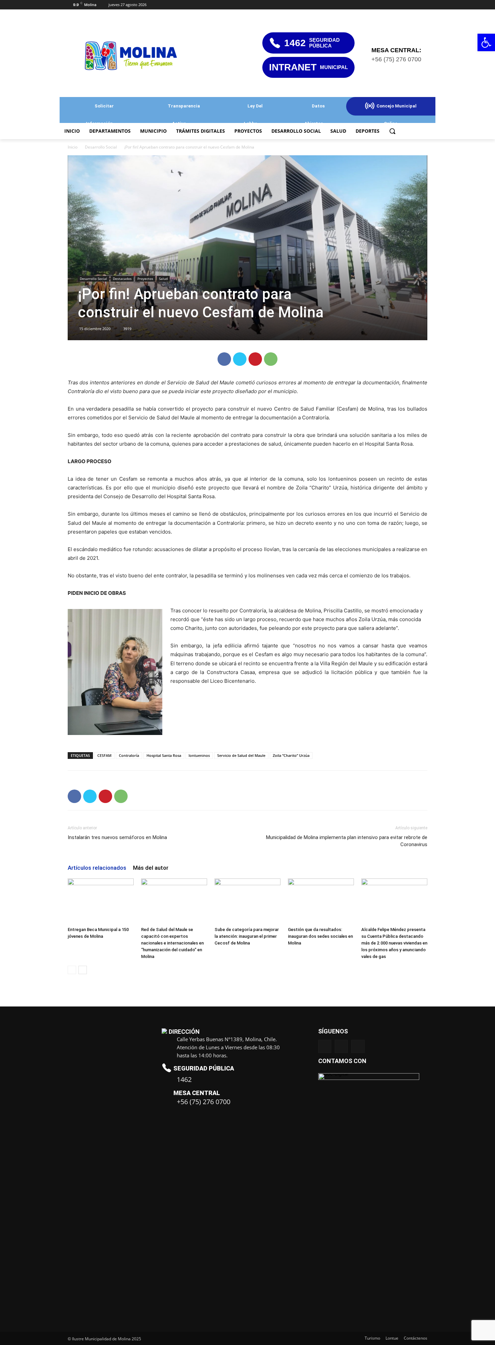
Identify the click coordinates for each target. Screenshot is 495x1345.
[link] (486, 42)
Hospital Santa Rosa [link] (163, 755)
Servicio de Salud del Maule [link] (241, 755)
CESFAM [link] (104, 755)
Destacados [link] (122, 278)
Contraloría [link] (129, 755)
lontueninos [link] (199, 755)
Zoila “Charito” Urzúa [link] (291, 755)
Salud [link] (163, 278)
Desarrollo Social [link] (101, 147)
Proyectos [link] (145, 278)
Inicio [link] (72, 147)
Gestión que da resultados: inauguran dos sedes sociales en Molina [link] (320, 936)
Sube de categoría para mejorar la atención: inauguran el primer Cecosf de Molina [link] (246, 936)
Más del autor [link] (150, 867)
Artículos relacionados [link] (97, 867)
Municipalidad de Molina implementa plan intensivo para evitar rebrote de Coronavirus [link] (346, 840)
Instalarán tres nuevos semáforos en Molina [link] (117, 837)
